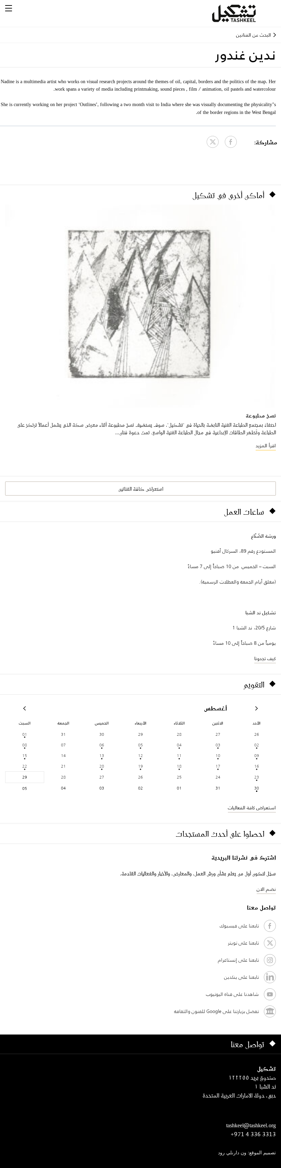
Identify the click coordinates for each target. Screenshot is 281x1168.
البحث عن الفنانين (253, 35)
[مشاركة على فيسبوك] (231, 142)
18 (179, 766)
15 (24, 755)
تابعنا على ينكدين (241, 977)
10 (218, 755)
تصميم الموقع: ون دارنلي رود (247, 1153)
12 (140, 755)
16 (256, 766)
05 (140, 745)
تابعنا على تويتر (243, 943)
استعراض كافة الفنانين (140, 489)
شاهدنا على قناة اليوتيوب (232, 994)
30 (256, 788)
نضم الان (266, 889)
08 (24, 745)
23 (256, 777)
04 (179, 745)
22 (24, 766)
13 (101, 755)
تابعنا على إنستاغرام (238, 960)
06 (101, 745)
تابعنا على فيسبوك (239, 925)
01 (24, 734)
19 (140, 766)
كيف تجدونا (265, 658)
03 (218, 745)
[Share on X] (213, 142)
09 (256, 755)
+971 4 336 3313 (253, 1134)
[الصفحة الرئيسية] (242, 13)
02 (256, 745)
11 (179, 755)
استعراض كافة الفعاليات (252, 807)
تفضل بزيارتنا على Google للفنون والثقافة (216, 1011)
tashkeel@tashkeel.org (251, 1125)
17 (218, 766)
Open (8, 8)
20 (101, 766)
